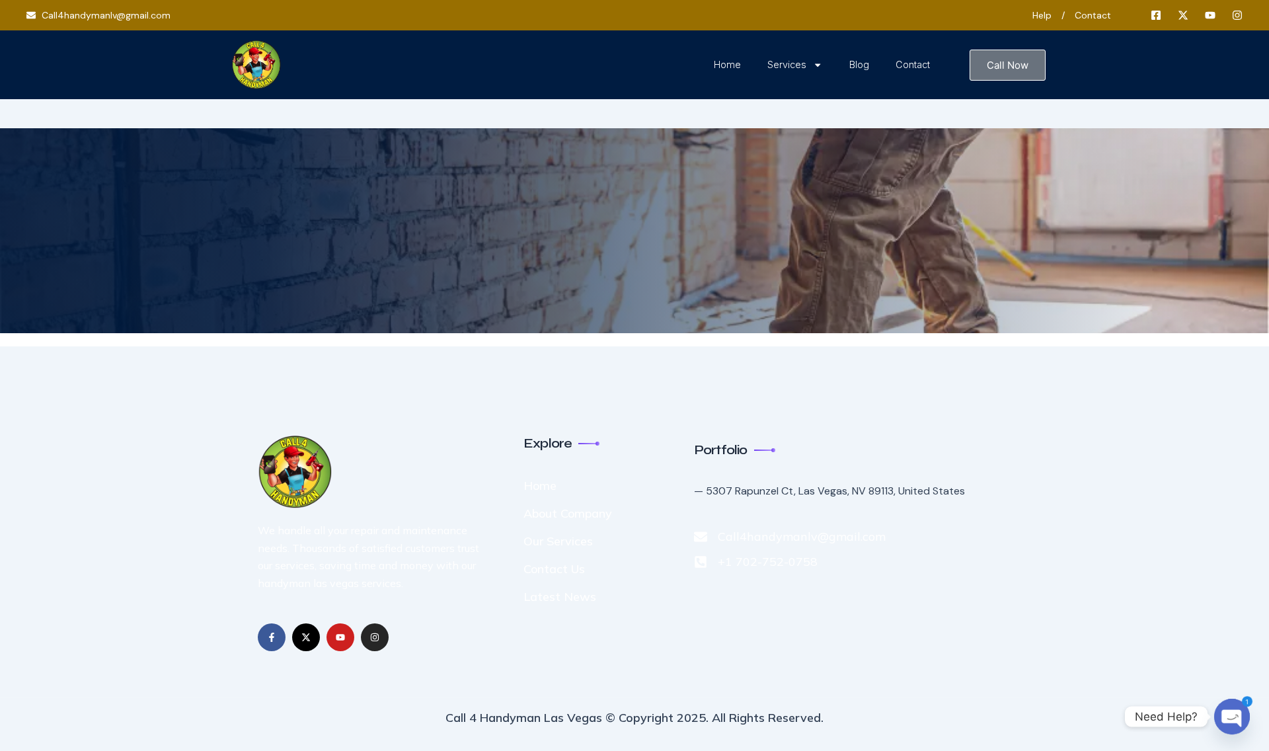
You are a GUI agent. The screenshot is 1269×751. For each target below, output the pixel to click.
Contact (913, 64)
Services (786, 64)
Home (727, 64)
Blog (859, 64)
